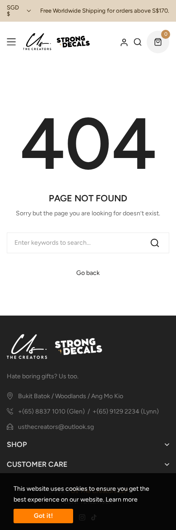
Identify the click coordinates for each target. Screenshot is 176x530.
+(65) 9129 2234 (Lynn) (126, 411)
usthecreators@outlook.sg (56, 427)
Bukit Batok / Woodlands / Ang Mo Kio (70, 396)
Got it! (43, 516)
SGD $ (13, 11)
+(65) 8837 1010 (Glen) (51, 411)
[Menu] (11, 41)
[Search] (155, 243)
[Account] (124, 42)
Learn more (122, 499)
